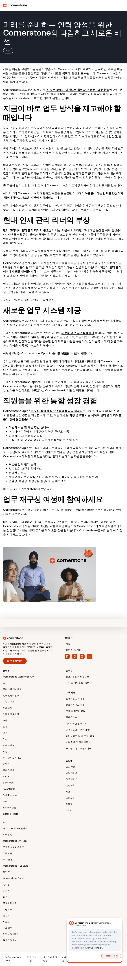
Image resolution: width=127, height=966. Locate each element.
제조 (68, 791)
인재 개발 (7, 708)
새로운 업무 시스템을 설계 (77, 333)
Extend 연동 (9, 807)
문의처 (68, 644)
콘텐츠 (6, 764)
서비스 (6, 801)
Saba (6, 776)
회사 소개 (7, 859)
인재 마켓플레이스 (12, 714)
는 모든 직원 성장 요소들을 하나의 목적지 (57, 411)
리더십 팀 (7, 834)
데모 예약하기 (15, 661)
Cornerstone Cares (13, 878)
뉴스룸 (6, 884)
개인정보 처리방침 (50, 959)
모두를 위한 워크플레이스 (78, 748)
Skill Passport (11, 795)
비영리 (69, 810)
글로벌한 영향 (10, 903)
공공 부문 (70, 766)
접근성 (6, 915)
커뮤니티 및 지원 (73, 649)
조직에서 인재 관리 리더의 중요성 (30, 230)
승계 (5, 726)
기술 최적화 (9, 701)
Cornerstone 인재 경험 (15, 841)
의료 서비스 (71, 779)
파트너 (6, 897)
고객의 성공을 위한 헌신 (15, 847)
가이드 (8, 51)
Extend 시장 (9, 814)
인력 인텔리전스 (11, 695)
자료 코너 (7, 927)
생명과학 (70, 785)
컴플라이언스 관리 (75, 704)
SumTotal (8, 782)
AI (4, 683)
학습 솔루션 (9, 745)
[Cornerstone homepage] (32, 638)
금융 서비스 (71, 773)
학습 (5, 751)
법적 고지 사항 (32, 959)
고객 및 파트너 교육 (75, 711)
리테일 (69, 804)
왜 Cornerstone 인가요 (15, 828)
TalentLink (9, 789)
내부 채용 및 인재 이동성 (78, 742)
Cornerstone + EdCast (15, 865)
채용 (5, 720)
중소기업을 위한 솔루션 (77, 676)
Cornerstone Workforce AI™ (18, 676)
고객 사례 (7, 853)
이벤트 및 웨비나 (11, 934)
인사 (5, 739)
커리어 (6, 890)
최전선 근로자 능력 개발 (78, 729)
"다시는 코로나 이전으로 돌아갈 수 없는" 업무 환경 (77, 90)
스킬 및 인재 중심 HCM (77, 683)
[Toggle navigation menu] (119, 5)
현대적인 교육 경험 (75, 698)
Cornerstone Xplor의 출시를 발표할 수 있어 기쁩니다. (56, 353)
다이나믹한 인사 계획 (76, 723)
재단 (5, 872)
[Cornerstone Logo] (15, 5)
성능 (5, 733)
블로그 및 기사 (10, 940)
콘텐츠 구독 (9, 770)
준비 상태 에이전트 (12, 689)
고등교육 (70, 798)
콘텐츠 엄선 (71, 717)
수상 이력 (7, 909)
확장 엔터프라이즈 (12, 757)
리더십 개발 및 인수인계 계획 (80, 736)
